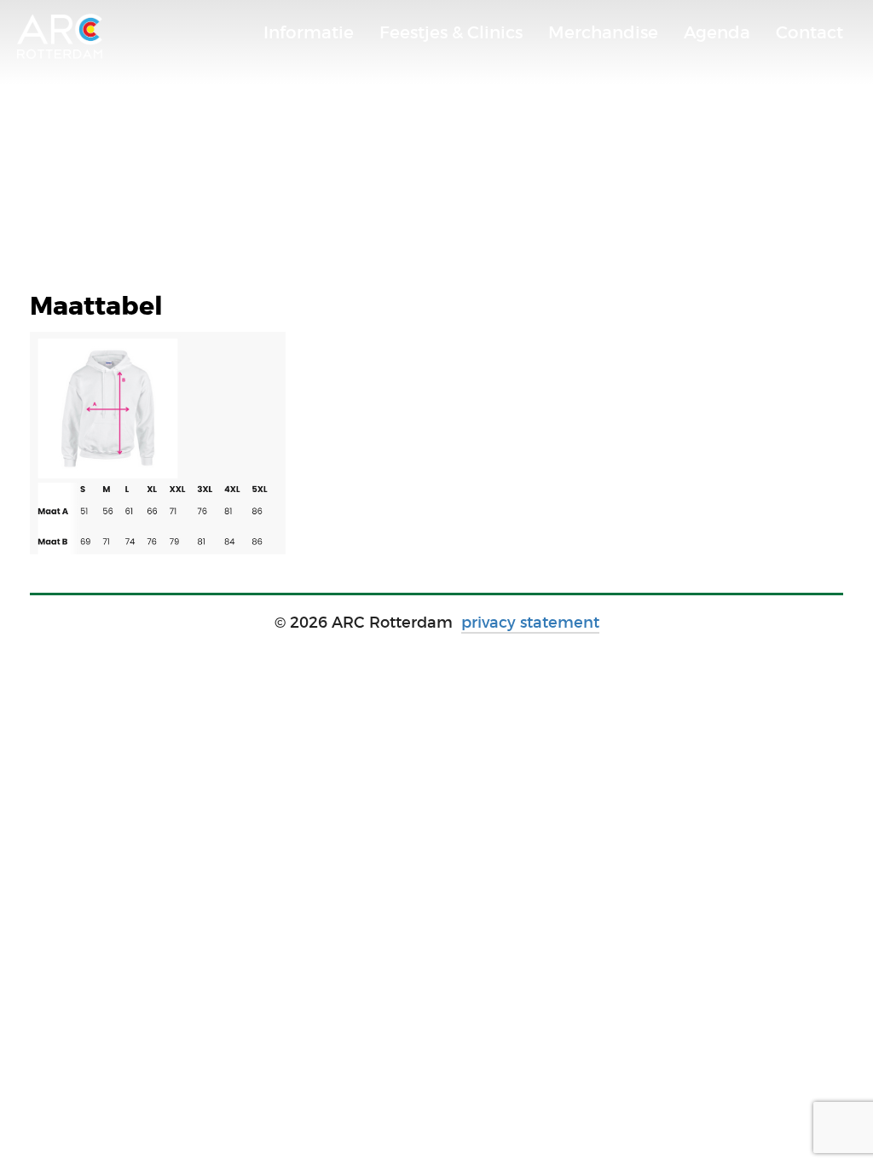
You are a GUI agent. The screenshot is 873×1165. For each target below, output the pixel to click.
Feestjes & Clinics (451, 32)
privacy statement (530, 622)
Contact (809, 32)
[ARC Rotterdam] (59, 36)
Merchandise (603, 32)
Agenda (717, 32)
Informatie (308, 32)
